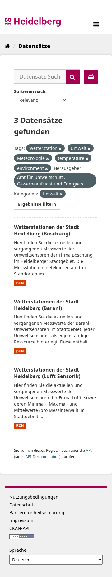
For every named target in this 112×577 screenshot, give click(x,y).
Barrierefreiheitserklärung (36, 512)
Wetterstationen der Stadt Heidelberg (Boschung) (46, 230)
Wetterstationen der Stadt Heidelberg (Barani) (46, 305)
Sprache (17, 550)
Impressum (21, 520)
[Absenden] (73, 76)
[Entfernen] (60, 148)
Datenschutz (22, 505)
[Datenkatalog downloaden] (91, 77)
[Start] (7, 46)
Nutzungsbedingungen (33, 497)
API (89, 450)
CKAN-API (19, 528)
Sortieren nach (29, 91)
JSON (20, 283)
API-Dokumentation (42, 456)
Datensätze (34, 46)
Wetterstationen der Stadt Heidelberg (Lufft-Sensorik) (47, 373)
